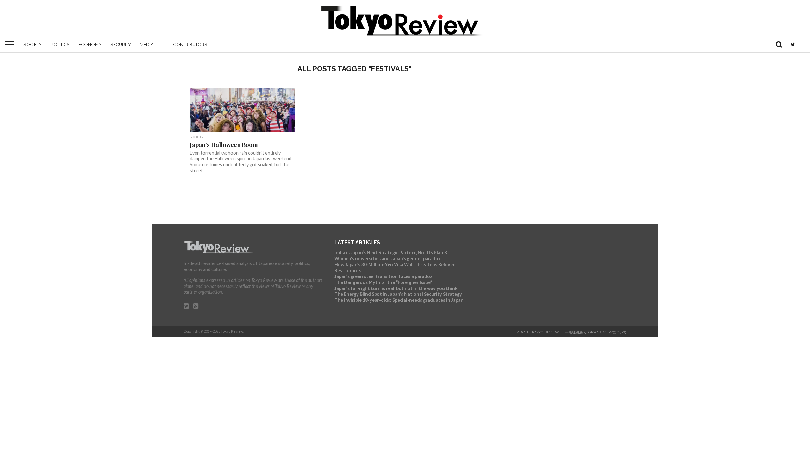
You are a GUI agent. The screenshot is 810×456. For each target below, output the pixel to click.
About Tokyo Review (538, 332)
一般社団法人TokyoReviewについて (595, 332)
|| (163, 44)
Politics (60, 44)
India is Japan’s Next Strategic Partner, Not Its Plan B (390, 252)
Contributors (190, 44)
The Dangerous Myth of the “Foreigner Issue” (383, 282)
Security (120, 44)
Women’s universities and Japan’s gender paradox (387, 258)
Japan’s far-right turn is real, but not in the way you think (396, 288)
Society (32, 44)
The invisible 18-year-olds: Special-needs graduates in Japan (399, 300)
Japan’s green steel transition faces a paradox (383, 276)
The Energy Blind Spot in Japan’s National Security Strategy (398, 294)
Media (146, 44)
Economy (90, 44)
